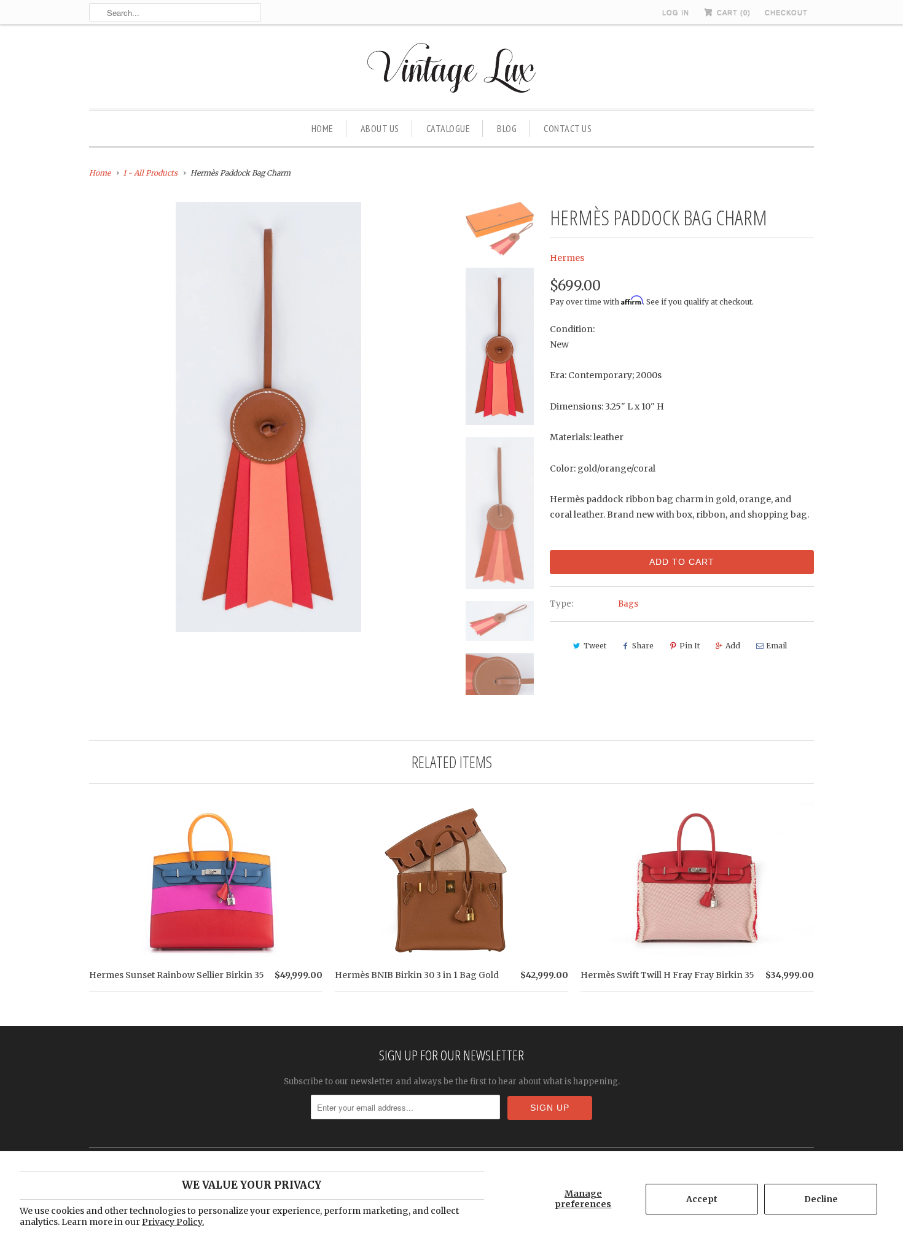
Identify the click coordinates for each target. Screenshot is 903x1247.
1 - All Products (150, 172)
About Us (380, 128)
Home (322, 128)
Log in (675, 12)
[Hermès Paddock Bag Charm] (268, 417)
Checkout (786, 12)
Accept (701, 1199)
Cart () (732, 12)
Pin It (689, 645)
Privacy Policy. (173, 1221)
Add (732, 645)
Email (776, 645)
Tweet (595, 645)
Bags (628, 604)
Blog (507, 128)
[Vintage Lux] (451, 69)
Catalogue (448, 128)
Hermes (567, 257)
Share (643, 645)
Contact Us (568, 128)
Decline (821, 1199)
